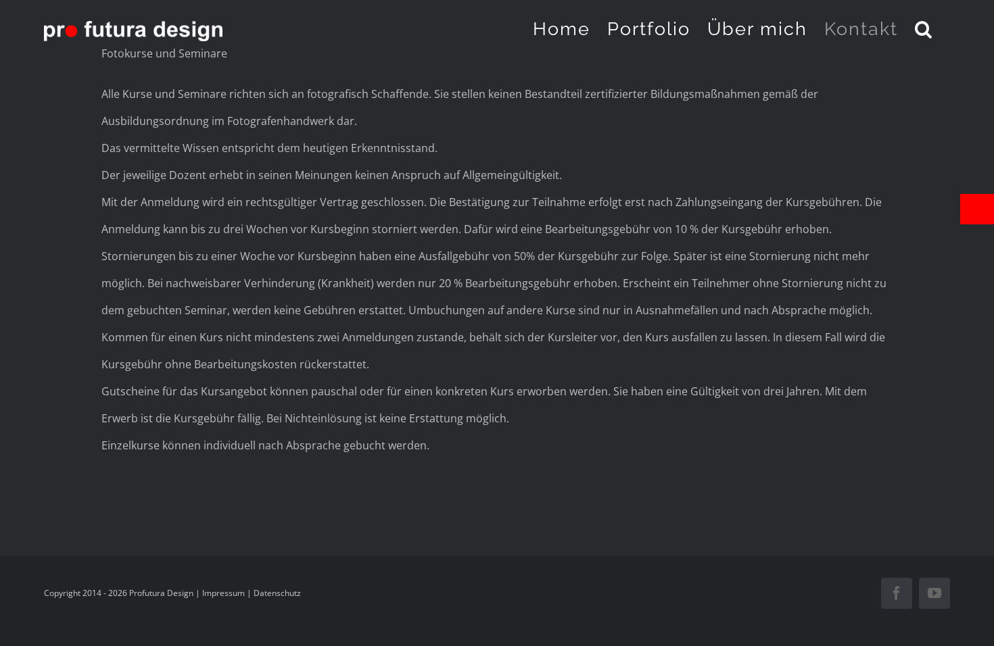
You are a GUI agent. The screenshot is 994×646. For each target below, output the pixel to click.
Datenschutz (277, 593)
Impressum (223, 593)
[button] (924, 28)
